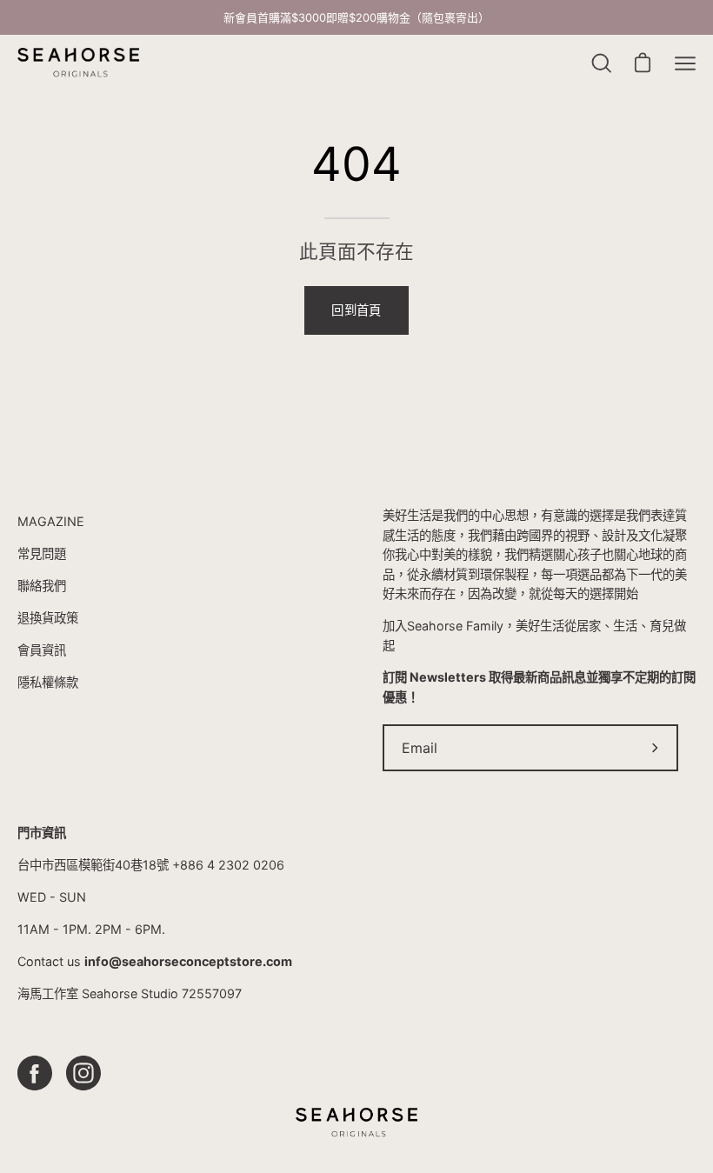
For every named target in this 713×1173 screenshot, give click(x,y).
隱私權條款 (47, 682)
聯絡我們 (41, 585)
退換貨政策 (47, 617)
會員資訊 (41, 650)
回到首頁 (356, 310)
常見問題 (41, 553)
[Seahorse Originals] (78, 63)
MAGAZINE (50, 521)
